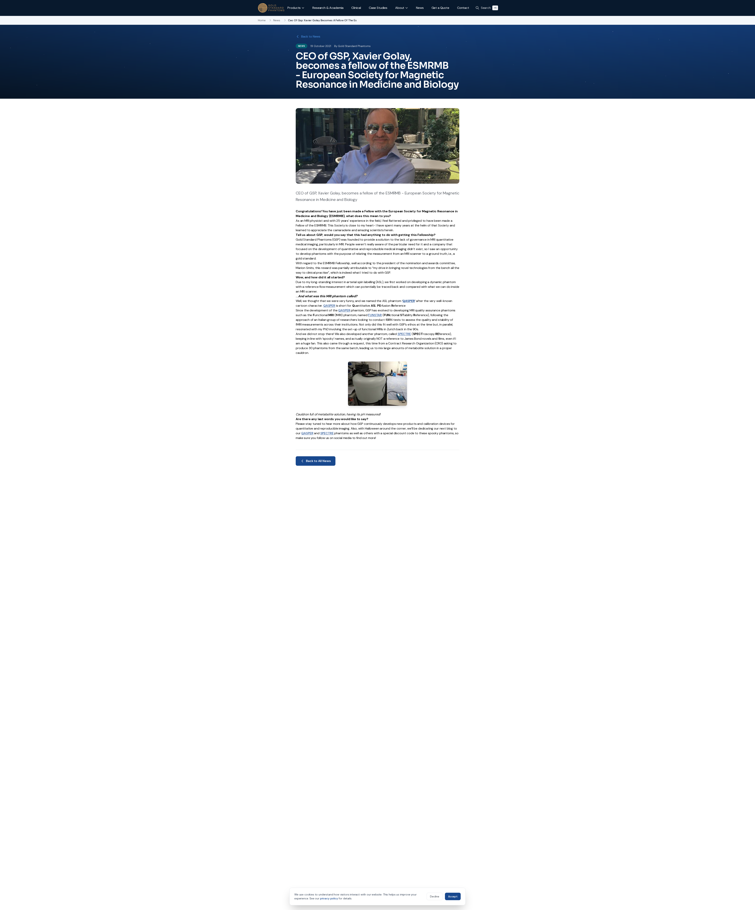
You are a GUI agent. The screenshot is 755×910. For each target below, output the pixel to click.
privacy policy (329, 898)
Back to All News (318, 461)
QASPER (344, 310)
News (420, 8)
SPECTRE (404, 334)
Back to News (310, 36)
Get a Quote (440, 8)
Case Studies (378, 8)
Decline (434, 896)
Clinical (356, 8)
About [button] (399, 8)
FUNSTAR (375, 315)
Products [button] (294, 8)
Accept (453, 896)
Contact (463, 8)
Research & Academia (327, 8)
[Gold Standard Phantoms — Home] (271, 8)
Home (261, 20)
